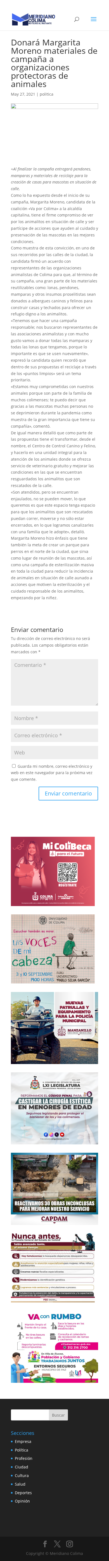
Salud (20, 1484)
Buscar (58, 1415)
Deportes (23, 1492)
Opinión (22, 1501)
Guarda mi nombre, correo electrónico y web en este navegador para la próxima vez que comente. (52, 773)
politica (46, 94)
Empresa (23, 1441)
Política (21, 1450)
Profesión (23, 1458)
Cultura (22, 1475)
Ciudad (21, 1467)
